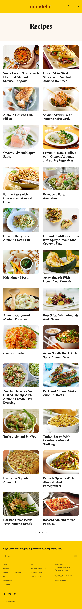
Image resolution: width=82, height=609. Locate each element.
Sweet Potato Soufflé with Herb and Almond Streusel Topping (21, 77)
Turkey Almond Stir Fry (19, 436)
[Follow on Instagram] (9, 594)
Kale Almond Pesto (16, 277)
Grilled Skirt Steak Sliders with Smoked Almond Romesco (57, 77)
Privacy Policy (36, 572)
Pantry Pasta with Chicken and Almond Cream (17, 198)
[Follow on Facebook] (4, 594)
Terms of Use (36, 576)
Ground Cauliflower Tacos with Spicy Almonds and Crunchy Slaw (61, 240)
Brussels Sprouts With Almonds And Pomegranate (58, 482)
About (5, 576)
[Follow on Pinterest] (14, 594)
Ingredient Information (12, 572)
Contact (6, 585)
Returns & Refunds (38, 568)
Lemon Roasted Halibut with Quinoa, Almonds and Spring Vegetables (59, 156)
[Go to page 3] (46, 532)
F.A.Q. (33, 564)
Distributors (7, 581)
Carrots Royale (13, 353)
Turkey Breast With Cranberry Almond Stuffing (56, 440)
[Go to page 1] (35, 532)
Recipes (6, 568)
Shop (5, 564)
